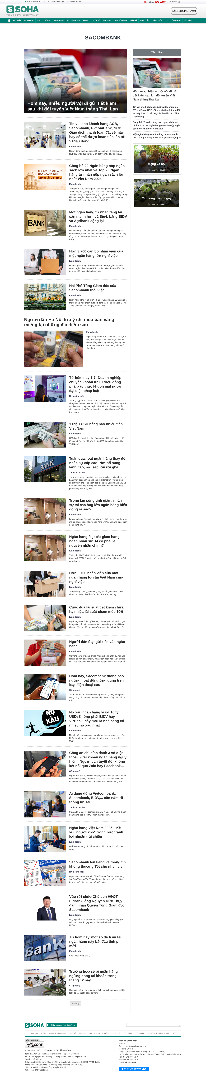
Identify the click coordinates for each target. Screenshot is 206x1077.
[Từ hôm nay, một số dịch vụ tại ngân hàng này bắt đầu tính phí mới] (45, 948)
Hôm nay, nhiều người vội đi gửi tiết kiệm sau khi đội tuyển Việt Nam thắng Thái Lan (72, 106)
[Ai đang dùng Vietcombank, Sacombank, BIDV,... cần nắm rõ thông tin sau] (45, 804)
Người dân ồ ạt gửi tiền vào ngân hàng (97, 644)
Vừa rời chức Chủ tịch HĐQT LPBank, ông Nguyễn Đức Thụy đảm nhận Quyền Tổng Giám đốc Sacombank (97, 903)
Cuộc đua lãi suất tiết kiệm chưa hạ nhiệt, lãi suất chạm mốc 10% (96, 609)
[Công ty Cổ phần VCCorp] (64, 1043)
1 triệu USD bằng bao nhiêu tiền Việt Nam (96, 426)
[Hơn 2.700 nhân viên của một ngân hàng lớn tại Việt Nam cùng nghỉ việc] (45, 584)
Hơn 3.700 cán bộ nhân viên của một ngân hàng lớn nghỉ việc (96, 253)
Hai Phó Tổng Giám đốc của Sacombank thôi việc (92, 288)
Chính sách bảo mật (127, 1062)
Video (160, 1033)
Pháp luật (144, 20)
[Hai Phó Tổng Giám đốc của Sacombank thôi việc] (45, 297)
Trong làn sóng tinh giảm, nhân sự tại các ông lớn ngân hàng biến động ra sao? (98, 504)
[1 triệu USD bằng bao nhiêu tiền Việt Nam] (45, 435)
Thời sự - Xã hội (77, 472)
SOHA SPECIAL (75, 2)
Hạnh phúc (29, 20)
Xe (166, 20)
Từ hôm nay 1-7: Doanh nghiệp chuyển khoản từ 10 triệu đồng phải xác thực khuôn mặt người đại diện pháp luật (95, 384)
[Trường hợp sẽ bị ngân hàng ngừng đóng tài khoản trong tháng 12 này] (45, 982)
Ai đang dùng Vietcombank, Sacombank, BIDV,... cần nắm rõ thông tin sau (96, 797)
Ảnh (167, 1033)
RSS (174, 1033)
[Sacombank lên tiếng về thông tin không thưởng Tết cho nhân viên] (45, 873)
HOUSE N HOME (33, 2)
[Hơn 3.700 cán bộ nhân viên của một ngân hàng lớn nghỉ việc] (45, 262)
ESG (38, 20)
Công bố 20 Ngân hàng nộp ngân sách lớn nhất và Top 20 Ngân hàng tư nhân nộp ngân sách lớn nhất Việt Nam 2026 (97, 172)
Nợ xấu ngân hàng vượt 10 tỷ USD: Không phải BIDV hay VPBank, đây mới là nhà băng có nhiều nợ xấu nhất (96, 718)
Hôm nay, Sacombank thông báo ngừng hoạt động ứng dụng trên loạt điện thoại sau (96, 680)
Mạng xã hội (157, 164)
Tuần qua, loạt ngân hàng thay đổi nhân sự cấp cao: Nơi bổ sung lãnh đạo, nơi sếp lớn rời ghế (97, 462)
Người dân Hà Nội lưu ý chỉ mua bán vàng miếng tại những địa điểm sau (69, 322)
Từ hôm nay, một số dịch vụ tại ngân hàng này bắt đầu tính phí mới (95, 941)
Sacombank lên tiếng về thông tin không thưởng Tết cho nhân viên (97, 864)
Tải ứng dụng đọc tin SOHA (63, 1025)
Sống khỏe (157, 20)
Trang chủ (34, 1033)
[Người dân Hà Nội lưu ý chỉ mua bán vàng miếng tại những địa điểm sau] (53, 349)
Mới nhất (17, 20)
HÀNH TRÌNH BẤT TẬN (54, 2)
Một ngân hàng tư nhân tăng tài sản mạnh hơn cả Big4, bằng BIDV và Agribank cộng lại (98, 216)
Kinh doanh (59, 20)
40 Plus (86, 20)
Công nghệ (176, 20)
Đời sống (188, 20)
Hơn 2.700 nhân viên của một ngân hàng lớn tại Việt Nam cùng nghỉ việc (96, 577)
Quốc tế (96, 20)
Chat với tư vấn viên (135, 1069)
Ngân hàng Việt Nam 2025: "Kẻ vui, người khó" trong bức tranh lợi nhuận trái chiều (96, 832)
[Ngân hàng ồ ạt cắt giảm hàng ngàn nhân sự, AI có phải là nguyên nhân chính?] (45, 548)
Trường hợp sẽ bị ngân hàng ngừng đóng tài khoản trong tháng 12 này (93, 975)
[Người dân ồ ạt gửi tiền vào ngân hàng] (45, 653)
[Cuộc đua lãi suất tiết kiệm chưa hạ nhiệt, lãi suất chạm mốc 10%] (45, 618)
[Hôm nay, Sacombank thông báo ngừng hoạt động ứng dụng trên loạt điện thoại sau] (45, 687)
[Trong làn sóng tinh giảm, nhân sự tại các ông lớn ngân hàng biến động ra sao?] (45, 511)
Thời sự (47, 20)
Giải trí (133, 20)
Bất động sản (73, 20)
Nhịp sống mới (121, 20)
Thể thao (107, 20)
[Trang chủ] (22, 10)
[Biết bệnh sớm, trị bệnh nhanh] (184, 11)
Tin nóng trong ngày (156, 198)
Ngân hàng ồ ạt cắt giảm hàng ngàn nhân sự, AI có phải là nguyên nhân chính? (94, 541)
